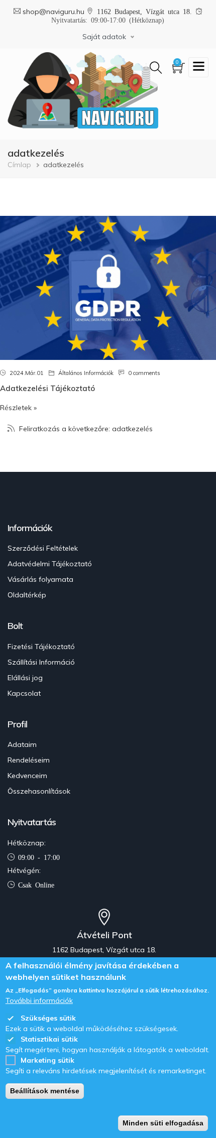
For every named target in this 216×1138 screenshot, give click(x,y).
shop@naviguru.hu (54, 11)
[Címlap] (83, 90)
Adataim (22, 744)
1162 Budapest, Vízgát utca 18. (146, 11)
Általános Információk (86, 372)
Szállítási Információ (41, 662)
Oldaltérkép (27, 594)
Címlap (19, 164)
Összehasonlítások (39, 791)
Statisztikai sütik (49, 1039)
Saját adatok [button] (104, 36)
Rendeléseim (29, 760)
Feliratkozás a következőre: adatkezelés (85, 428)
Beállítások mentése (44, 1091)
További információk (39, 1000)
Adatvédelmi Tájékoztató (50, 563)
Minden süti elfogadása (163, 1123)
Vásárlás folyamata (40, 579)
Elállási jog (25, 677)
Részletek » (18, 407)
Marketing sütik (47, 1060)
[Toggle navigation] (198, 67)
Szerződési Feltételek (43, 548)
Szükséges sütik (48, 1018)
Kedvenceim (27, 775)
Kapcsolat (24, 693)
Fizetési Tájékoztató (41, 646)
